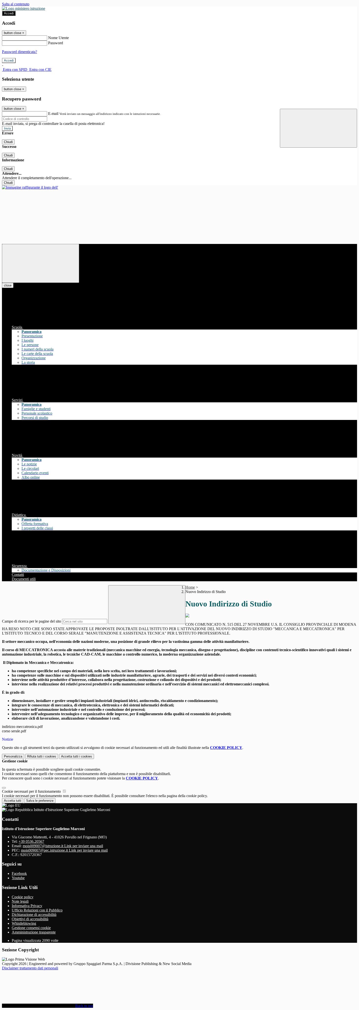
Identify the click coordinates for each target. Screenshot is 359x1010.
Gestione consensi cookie (31, 928)
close (7, 285)
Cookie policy (22, 897)
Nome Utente (58, 38)
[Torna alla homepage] (30, 187)
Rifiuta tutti (41, 756)
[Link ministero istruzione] (23, 8)
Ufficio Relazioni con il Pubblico (37, 910)
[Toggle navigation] (40, 263)
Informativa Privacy (27, 906)
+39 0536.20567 (31, 841)
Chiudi (8, 142)
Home (190, 587)
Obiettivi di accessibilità (30, 919)
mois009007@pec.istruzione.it (64, 850)
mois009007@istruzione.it (63, 846)
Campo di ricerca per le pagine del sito (31, 621)
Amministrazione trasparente (34, 932)
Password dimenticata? (19, 52)
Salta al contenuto (15, 4)
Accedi (9, 13)
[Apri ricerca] (318, 128)
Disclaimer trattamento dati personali (30, 968)
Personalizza (13, 756)
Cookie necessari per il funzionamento (32, 791)
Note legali (20, 901)
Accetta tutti (76, 756)
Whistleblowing (24, 923)
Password (55, 43)
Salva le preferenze (39, 800)
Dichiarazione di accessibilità (34, 914)
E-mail (53, 113)
